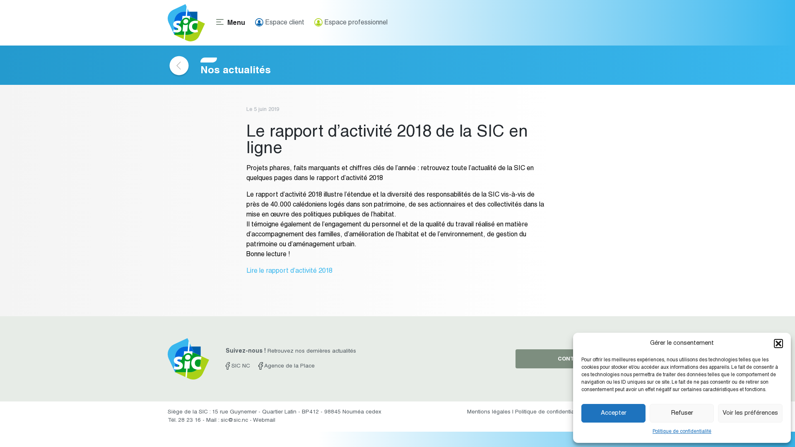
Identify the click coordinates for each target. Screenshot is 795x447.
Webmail (264, 420)
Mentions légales (489, 412)
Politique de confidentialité (682, 431)
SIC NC (240, 366)
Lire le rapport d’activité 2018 (289, 271)
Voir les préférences (750, 413)
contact (571, 359)
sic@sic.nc (234, 420)
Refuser (682, 413)
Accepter (613, 413)
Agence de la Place (288, 366)
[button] (778, 343)
